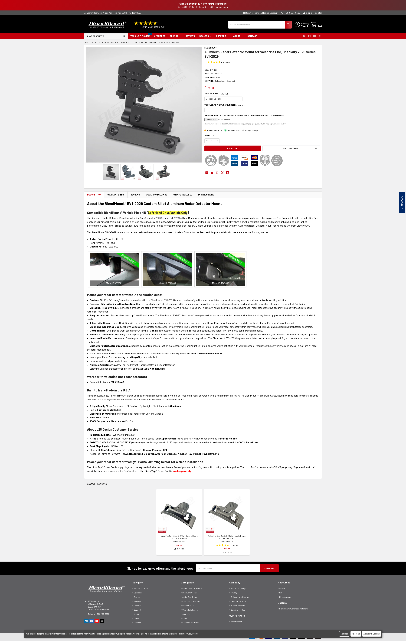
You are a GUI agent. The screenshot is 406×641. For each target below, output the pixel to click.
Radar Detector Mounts (192, 588)
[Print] (217, 172)
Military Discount (238, 605)
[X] (320, 36)
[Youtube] (314, 36)
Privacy (234, 593)
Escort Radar (236, 621)
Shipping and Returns (240, 597)
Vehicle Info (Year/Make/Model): (225, 105)
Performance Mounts (191, 601)
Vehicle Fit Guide (140, 36)
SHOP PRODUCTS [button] (95, 36)
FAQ (280, 593)
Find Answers (285, 597)
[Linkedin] (227, 172)
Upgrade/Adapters (190, 610)
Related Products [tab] (96, 483)
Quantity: (209, 135)
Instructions (206, 194)
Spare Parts (187, 614)
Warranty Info (115, 194)
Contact (252, 36)
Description (94, 194)
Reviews (190, 36)
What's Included (182, 194)
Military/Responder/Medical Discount (260, 12)
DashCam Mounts (189, 593)
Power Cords (188, 605)
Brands (174, 36)
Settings (344, 633)
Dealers (204, 36)
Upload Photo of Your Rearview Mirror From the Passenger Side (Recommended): (244, 115)
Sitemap (137, 622)
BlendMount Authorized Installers (293, 609)
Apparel (185, 618)
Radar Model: (216, 93)
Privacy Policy (191, 633)
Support (221, 36)
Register (318, 12)
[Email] (212, 172)
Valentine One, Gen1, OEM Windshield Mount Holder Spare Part (179, 537)
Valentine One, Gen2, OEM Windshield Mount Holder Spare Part (227, 537)
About (236, 36)
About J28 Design (238, 588)
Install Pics (160, 194)
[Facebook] (309, 36)
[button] (291, 148)
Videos (282, 588)
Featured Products (190, 622)
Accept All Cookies (371, 633)
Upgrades (159, 36)
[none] (144, 105)
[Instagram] (304, 36)
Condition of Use (238, 610)
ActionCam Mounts (190, 597)
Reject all (356, 633)
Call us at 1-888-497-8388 (98, 614)
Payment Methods (238, 601)
